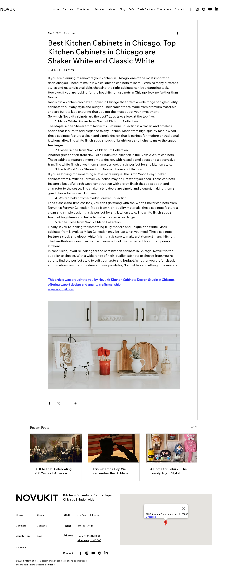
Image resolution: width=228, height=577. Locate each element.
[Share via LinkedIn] (67, 403)
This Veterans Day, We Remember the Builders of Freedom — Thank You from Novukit (113, 471)
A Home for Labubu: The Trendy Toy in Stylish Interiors (168, 471)
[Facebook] (191, 9)
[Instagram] (197, 9)
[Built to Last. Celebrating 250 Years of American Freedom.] (56, 448)
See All (194, 427)
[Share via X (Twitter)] (58, 403)
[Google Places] (210, 9)
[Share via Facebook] (49, 403)
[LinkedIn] (216, 9)
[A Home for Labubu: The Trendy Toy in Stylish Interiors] (171, 448)
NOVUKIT (9, 9)
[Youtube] (93, 553)
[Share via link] (75, 403)
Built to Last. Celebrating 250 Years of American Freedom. (53, 471)
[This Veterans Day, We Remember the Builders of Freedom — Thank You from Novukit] (113, 448)
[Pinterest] (204, 9)
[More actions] (177, 33)
